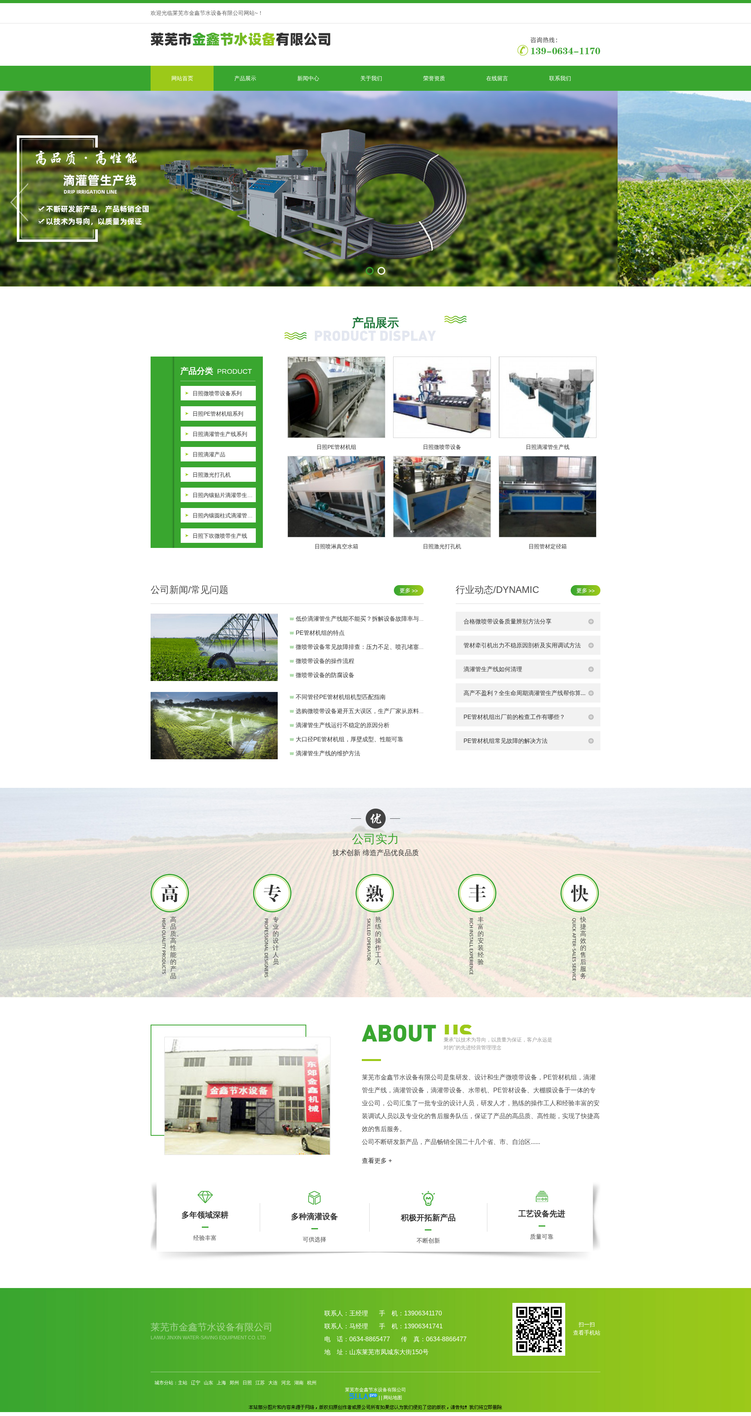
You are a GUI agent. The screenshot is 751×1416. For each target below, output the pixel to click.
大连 (273, 1382)
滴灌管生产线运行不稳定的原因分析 (343, 725)
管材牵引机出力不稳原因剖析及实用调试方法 (522, 645)
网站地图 (392, 1397)
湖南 (299, 1382)
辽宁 (195, 1382)
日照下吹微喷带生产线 (219, 536)
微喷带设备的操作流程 (325, 661)
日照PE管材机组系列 (217, 414)
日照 (247, 1382)
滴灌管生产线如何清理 (493, 669)
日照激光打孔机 (211, 475)
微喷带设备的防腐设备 (325, 675)
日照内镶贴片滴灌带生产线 (224, 495)
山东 (208, 1382)
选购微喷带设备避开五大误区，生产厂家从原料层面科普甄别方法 (381, 711)
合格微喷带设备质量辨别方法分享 (508, 621)
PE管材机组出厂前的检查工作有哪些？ (514, 716)
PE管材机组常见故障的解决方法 (506, 740)
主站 (182, 1382)
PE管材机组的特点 (320, 632)
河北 (286, 1382)
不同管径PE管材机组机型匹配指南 (341, 697)
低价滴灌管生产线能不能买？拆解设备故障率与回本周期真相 (375, 618)
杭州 (311, 1382)
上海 (221, 1382)
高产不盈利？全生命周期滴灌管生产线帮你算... (525, 693)
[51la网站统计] (363, 1397)
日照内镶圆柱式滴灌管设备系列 (224, 515)
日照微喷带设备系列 (217, 393)
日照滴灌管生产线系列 (219, 434)
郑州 (234, 1382)
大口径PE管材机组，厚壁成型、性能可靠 (349, 739)
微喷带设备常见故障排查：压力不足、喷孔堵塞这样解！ (369, 646)
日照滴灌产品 (208, 454)
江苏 (260, 1382)
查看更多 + (377, 1160)
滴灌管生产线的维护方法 (328, 753)
